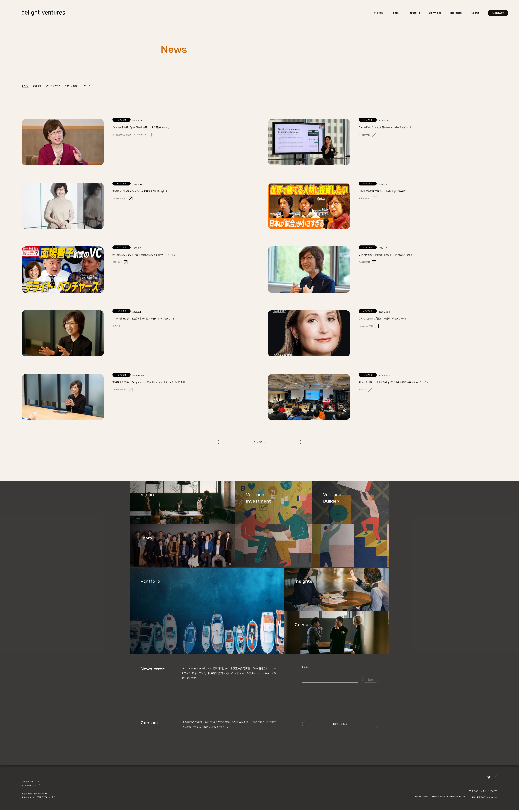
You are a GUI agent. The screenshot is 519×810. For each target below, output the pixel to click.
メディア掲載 (71, 86)
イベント (86, 86)
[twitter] (489, 777)
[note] (496, 776)
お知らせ (37, 86)
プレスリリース (53, 86)
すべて (25, 86)
